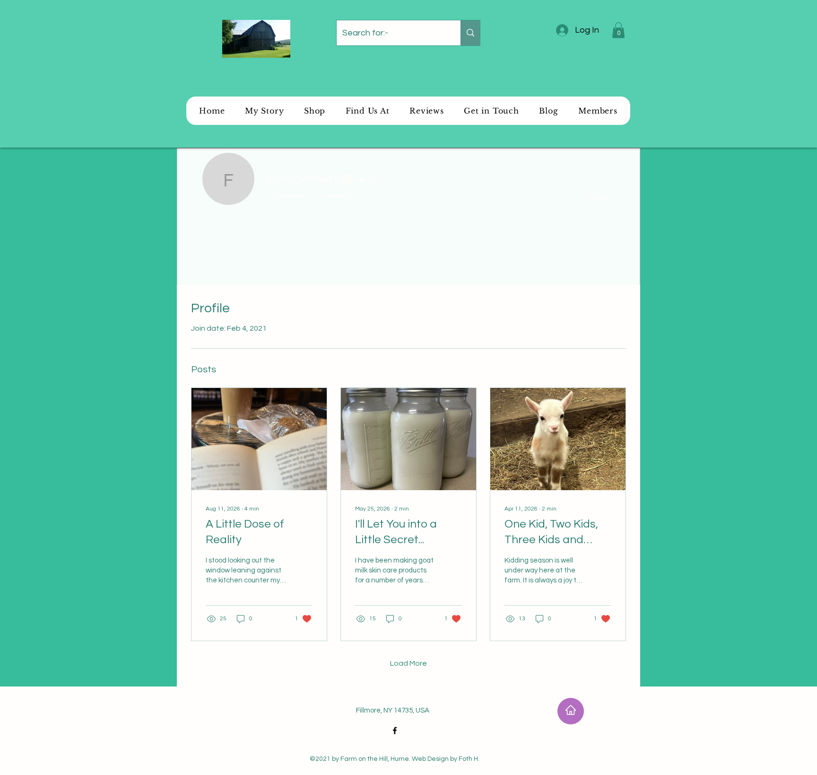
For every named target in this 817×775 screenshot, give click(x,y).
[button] (618, 30)
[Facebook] (395, 730)
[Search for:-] (470, 32)
